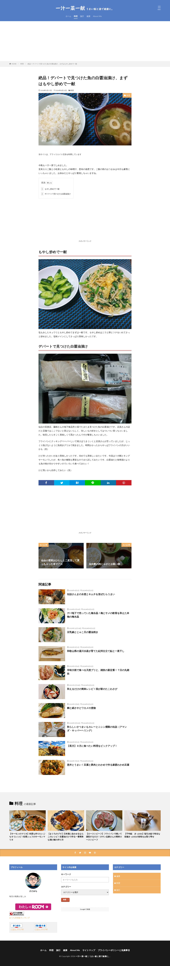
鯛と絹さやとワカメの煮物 (81, 707)
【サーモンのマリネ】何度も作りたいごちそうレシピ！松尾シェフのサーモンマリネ (27, 836)
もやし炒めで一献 (51, 189)
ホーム (68, 16)
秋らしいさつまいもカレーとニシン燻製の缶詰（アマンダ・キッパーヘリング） (97, 728)
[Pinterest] (123, 482)
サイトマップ (88, 950)
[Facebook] (46, 482)
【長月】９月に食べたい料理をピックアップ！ (92, 745)
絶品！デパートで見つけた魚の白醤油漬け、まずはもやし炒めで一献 (52, 64)
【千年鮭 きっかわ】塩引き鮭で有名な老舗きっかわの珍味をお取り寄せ (142, 835)
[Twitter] (62, 482)
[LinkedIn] (108, 482)
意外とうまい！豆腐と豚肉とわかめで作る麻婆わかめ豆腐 (98, 764)
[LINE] (93, 482)
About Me (97, 16)
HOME (14, 64)
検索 (64, 900)
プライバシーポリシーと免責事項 (114, 950)
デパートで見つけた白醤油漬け (56, 194)
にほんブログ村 (17, 929)
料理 (76, 16)
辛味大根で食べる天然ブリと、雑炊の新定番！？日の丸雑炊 (98, 671)
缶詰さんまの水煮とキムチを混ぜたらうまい (91, 594)
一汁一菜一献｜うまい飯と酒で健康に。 (93, 956)
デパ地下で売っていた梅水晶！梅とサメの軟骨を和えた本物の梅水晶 (98, 615)
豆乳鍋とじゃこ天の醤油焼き (82, 632)
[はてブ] (77, 482)
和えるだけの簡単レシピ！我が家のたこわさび (92, 688)
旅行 (82, 16)
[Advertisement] (85, 41)
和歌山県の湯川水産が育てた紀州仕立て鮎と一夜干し (95, 650)
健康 (88, 16)
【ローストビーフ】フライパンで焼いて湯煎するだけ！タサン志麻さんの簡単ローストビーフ (104, 836)
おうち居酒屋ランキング (19, 918)
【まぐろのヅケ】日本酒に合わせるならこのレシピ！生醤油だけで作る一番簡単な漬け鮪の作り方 (66, 836)
